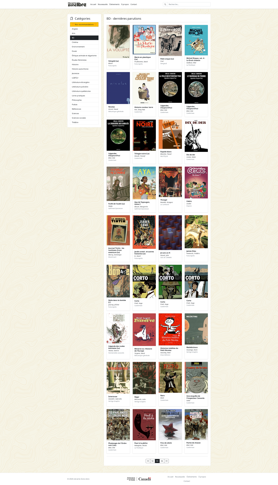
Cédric (189, 201)
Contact (134, 4)
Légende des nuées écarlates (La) (116, 347)
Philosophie (77, 100)
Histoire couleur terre (143, 107)
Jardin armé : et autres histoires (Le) (144, 252)
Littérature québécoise (81, 91)
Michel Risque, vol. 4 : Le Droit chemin (195, 59)
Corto (136, 301)
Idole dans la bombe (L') (117, 301)
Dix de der (190, 154)
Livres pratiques (78, 95)
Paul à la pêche (140, 443)
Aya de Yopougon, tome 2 (142, 203)
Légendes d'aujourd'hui (166, 106)
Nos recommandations (84, 24)
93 (157, 461)
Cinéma (75, 42)
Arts (73, 33)
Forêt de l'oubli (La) (116, 204)
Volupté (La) (113, 61)
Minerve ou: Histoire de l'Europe (143, 350)
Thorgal (163, 200)
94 (162, 461)
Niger (136, 397)
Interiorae (112, 396)
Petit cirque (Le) (167, 59)
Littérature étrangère (80, 82)
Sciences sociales (79, 118)
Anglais (75, 29)
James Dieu (191, 251)
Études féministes (79, 60)
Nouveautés (103, 4)
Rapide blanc (166, 151)
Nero (162, 395)
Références (76, 109)
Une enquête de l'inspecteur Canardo (195, 397)
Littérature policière (80, 87)
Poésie (74, 104)
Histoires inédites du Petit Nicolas (169, 349)
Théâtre (75, 122)
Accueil (93, 4)
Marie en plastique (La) (142, 58)
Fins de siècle (166, 443)
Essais (74, 51)
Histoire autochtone (80, 69)
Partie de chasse (193, 443)
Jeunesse (75, 73)
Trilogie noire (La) (141, 153)
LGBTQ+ (75, 78)
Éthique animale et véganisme (84, 55)
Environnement (78, 46)
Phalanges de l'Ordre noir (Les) (117, 444)
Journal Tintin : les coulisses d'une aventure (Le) (116, 250)
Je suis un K (165, 253)
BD (73, 38)
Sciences (75, 113)
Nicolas (111, 107)
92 (153, 461)
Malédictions (192, 347)
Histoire (75, 64)
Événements (114, 4)
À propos (125, 4)
